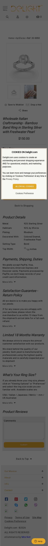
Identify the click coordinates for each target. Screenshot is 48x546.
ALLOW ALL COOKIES (24, 186)
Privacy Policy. (12, 179)
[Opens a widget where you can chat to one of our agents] (38, 541)
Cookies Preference (25, 193)
